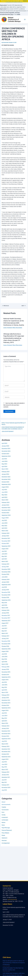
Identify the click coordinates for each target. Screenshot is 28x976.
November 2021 (6, 541)
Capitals (4, 807)
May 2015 (4, 687)
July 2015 (4, 682)
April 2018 (4, 605)
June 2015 (4, 685)
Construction (5, 809)
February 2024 (5, 471)
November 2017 (6, 618)
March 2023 (5, 500)
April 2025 (4, 443)
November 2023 (6, 479)
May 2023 (4, 494)
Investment (5, 817)
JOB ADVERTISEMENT (8, 431)
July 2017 (4, 625)
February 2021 (5, 564)
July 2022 (4, 520)
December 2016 (6, 641)
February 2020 (5, 579)
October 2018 (5, 597)
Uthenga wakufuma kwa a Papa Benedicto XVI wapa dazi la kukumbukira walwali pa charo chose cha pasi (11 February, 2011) (13, 338)
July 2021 (4, 551)
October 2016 (5, 646)
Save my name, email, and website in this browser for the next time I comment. (13, 405)
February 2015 (5, 695)
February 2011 (5, 785)
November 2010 (6, 787)
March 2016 (5, 664)
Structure (4, 840)
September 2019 (6, 584)
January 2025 (5, 446)
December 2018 (6, 592)
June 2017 (4, 628)
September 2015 (6, 677)
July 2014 (4, 713)
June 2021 (4, 554)
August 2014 (5, 710)
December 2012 (6, 749)
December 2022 (6, 507)
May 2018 (4, 602)
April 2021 (4, 559)
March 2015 (5, 692)
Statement (4, 838)
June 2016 (4, 656)
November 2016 (6, 643)
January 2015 (5, 697)
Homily (3, 815)
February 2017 (5, 636)
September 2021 (6, 546)
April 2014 (4, 720)
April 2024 (4, 466)
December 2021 (6, 538)
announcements (6, 804)
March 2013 (5, 744)
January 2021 (5, 566)
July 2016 (4, 654)
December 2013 (6, 731)
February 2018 (5, 610)
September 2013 (6, 738)
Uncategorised (5, 843)
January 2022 (5, 536)
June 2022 (4, 523)
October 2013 (5, 736)
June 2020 (4, 577)
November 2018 (6, 595)
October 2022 (5, 512)
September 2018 (6, 600)
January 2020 (5, 582)
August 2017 (5, 623)
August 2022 (5, 518)
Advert (3, 802)
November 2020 (6, 572)
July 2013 (4, 741)
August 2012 (5, 759)
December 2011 (6, 777)
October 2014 (5, 705)
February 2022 (5, 533)
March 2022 (5, 530)
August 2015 (5, 679)
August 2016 (5, 651)
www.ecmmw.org (12, 899)
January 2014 (5, 728)
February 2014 (5, 726)
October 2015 (5, 674)
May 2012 (4, 767)
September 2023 (6, 484)
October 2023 (5, 482)
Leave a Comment (7, 327)
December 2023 (6, 476)
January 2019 (5, 589)
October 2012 (5, 754)
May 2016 (4, 659)
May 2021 (4, 556)
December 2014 (6, 700)
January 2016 (5, 669)
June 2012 (4, 764)
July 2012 (4, 762)
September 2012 (6, 756)
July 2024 (4, 458)
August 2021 (5, 548)
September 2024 (6, 456)
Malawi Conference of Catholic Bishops (16, 1)
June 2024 (4, 461)
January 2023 (5, 505)
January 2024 (5, 474)
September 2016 (6, 649)
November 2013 (6, 733)
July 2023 (4, 489)
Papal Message (6, 827)
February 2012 (5, 772)
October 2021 (5, 543)
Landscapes (5, 820)
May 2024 (4, 464)
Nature (3, 822)
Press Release (5, 833)
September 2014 (6, 708)
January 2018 (5, 613)
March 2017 (5, 633)
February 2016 (5, 667)
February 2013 (5, 746)
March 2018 (5, 607)
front (3, 812)
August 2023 (5, 487)
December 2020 (6, 569)
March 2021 (5, 561)
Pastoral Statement (7, 830)
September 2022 (6, 515)
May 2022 (4, 525)
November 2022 (6, 510)
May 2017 (4, 631)
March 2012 (5, 769)
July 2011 (4, 780)
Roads (3, 835)
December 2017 (6, 615)
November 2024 (6, 451)
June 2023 (4, 492)
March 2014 (5, 723)
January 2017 (5, 638)
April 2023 (4, 497)
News (14, 327)
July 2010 (4, 790)
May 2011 (4, 782)
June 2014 (4, 715)
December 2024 (6, 448)
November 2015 (6, 672)
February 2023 (5, 502)
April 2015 (4, 690)
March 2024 (5, 469)
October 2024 (5, 453)
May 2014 (4, 718)
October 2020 (5, 574)
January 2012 (5, 774)
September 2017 (6, 620)
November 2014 (6, 703)
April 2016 (4, 661)
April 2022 (4, 528)
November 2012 (6, 751)
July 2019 (4, 587)
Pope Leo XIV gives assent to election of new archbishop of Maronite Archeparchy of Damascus (14, 962)
